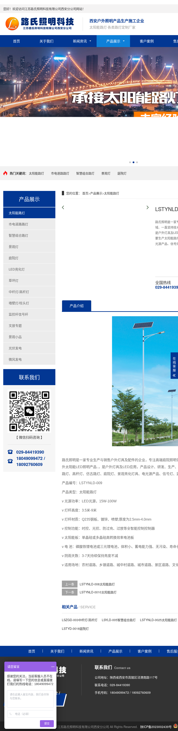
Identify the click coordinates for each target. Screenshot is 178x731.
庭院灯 (122, 173)
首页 (16, 41)
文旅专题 (15, 325)
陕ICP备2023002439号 (156, 726)
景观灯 (105, 173)
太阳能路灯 (36, 173)
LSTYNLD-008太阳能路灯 (97, 584)
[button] (130, 162)
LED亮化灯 (17, 269)
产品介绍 (77, 305)
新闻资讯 (80, 41)
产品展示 (113, 41)
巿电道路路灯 (60, 173)
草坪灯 (13, 280)
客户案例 (147, 41)
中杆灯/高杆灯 (19, 291)
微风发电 (15, 359)
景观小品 (15, 336)
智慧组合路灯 (85, 173)
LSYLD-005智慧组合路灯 (119, 620)
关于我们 (46, 41)
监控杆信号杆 (18, 314)
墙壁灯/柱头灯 (19, 303)
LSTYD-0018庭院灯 (75, 628)
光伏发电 (15, 348)
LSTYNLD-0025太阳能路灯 (158, 620)
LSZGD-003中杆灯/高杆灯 (79, 620)
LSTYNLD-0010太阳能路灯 (98, 592)
